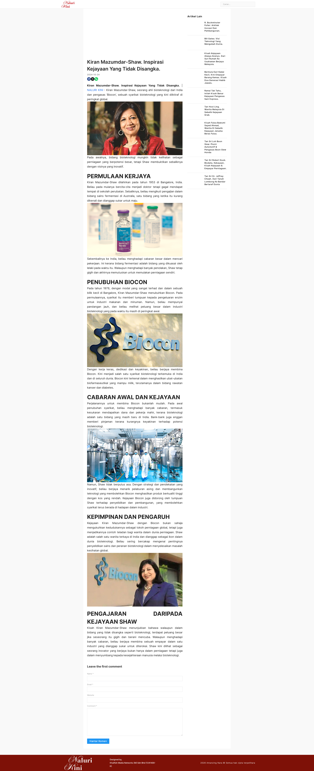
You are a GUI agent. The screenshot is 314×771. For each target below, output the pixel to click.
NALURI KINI (95, 90)
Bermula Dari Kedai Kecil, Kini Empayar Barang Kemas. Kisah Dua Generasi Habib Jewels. (215, 77)
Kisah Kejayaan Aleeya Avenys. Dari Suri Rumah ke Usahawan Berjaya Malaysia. (214, 59)
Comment (92, 706)
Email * (90, 684)
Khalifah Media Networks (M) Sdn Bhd (127, 763)
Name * (90, 674)
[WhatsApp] (96, 79)
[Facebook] (89, 79)
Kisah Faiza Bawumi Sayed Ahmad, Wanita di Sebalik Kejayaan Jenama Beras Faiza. (214, 128)
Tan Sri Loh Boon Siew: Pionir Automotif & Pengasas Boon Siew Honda (215, 147)
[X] (92, 79)
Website (90, 695)
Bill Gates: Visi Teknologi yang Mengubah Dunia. (213, 41)
